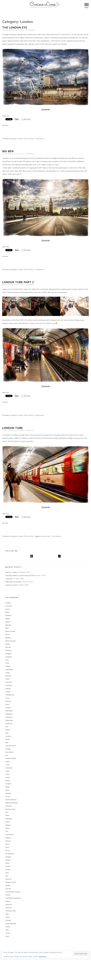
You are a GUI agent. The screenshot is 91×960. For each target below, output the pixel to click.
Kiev (6, 755)
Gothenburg (9, 714)
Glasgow (8, 707)
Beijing (7, 619)
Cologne (7, 666)
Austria (7, 609)
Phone (7, 815)
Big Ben (8, 151)
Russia (7, 850)
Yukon (7, 930)
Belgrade (8, 625)
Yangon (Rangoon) (10, 923)
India (6, 733)
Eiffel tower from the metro (13, 582)
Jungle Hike (8, 579)
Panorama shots (10, 809)
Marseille (8, 784)
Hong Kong (8, 723)
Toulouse (8, 889)
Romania (8, 841)
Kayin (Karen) (9, 752)
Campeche (8, 657)
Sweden (7, 885)
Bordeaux (8, 638)
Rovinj (7, 847)
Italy (6, 742)
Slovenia (8, 869)
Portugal (8, 825)
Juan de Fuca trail (10, 746)
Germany (8, 701)
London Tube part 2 (18, 282)
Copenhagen (9, 669)
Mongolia (8, 793)
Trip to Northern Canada (12, 892)
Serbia (7, 863)
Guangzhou (8, 717)
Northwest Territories (11, 803)
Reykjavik (8, 838)
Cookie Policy (42, 956)
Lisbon (7, 774)
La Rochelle (8, 768)
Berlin (7, 628)
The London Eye (14, 27)
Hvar (6, 727)
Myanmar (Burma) (10, 800)
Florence (7, 692)
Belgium (8, 622)
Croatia (7, 673)
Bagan (7, 612)
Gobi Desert (9, 711)
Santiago (8, 857)
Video (7, 914)
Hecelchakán (9, 720)
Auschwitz (8, 606)
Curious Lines (20, 30)
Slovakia (8, 866)
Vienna (7, 917)
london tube (45, 536)
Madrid (7, 781)
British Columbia (10, 641)
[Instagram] (59, 556)
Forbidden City (9, 695)
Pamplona (8, 806)
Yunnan (7, 933)
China (7, 663)
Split (6, 876)
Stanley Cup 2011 (10, 882)
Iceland (7, 730)
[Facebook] (31, 556)
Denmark (8, 676)
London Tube (12, 428)
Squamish (8, 879)
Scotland (8, 860)
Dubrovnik (8, 682)
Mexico (7, 790)
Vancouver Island (10, 911)
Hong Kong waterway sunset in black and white (19, 575)
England (13, 138)
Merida (7, 787)
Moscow (7, 796)
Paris (7, 812)
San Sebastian (9, 854)
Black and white (10, 631)
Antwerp (8, 603)
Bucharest (8, 650)
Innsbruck (8, 736)
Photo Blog (28, 138)
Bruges (7, 644)
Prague (7, 828)
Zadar (7, 936)
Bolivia (7, 634)
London (20, 138)
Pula (6, 831)
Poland (7, 822)
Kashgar (8, 749)
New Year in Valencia (11, 572)
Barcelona (8, 615)
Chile (7, 660)
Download (46, 109)
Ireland (7, 739)
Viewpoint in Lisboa (11, 585)
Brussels (8, 647)
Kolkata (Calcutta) (10, 758)
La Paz (7, 765)
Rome (7, 844)
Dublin (7, 679)
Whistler (8, 920)
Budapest (8, 654)
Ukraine (7, 895)
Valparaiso (8, 904)
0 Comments (30, 30)
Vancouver (8, 908)
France (7, 698)
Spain (7, 873)
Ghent (7, 704)
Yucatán (7, 927)
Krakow (7, 761)
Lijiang (7, 771)
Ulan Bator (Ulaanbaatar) (13, 898)
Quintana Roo (9, 834)
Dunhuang (8, 685)
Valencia (8, 901)
